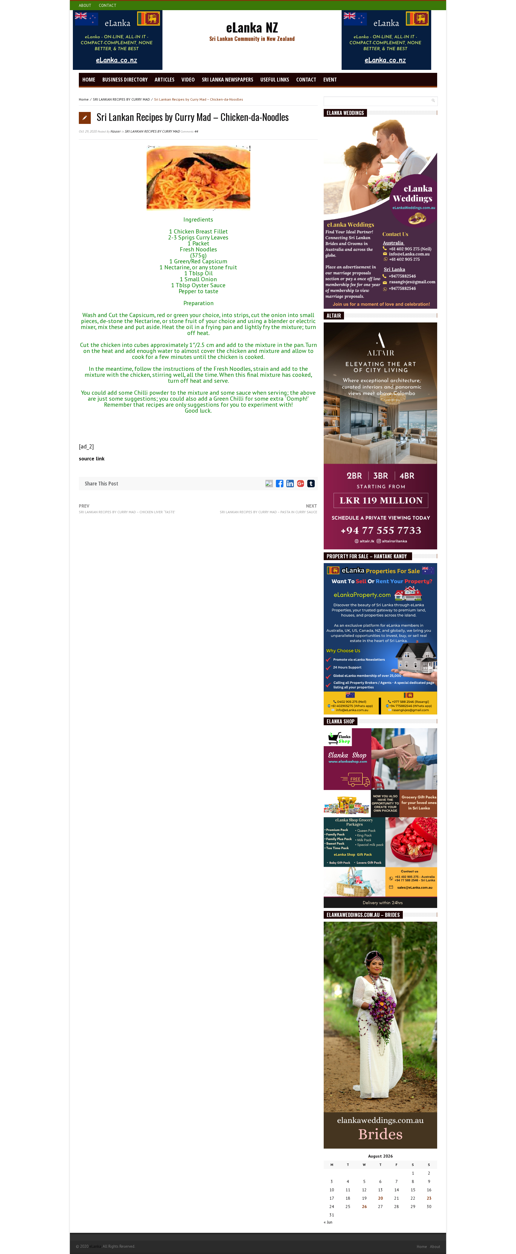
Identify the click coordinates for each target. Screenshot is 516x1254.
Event (330, 79)
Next (268, 509)
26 (364, 1206)
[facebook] (279, 483)
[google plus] (300, 483)
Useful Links (274, 79)
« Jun (328, 1222)
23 (429, 1198)
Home (88, 79)
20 (380, 1198)
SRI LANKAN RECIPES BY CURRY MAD (121, 99)
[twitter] (269, 483)
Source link (92, 458)
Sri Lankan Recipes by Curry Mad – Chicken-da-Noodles (193, 117)
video (188, 79)
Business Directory (125, 79)
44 (189, 131)
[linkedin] (290, 483)
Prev (127, 509)
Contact (107, 5)
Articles (164, 79)
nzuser (115, 131)
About (85, 5)
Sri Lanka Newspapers (227, 79)
